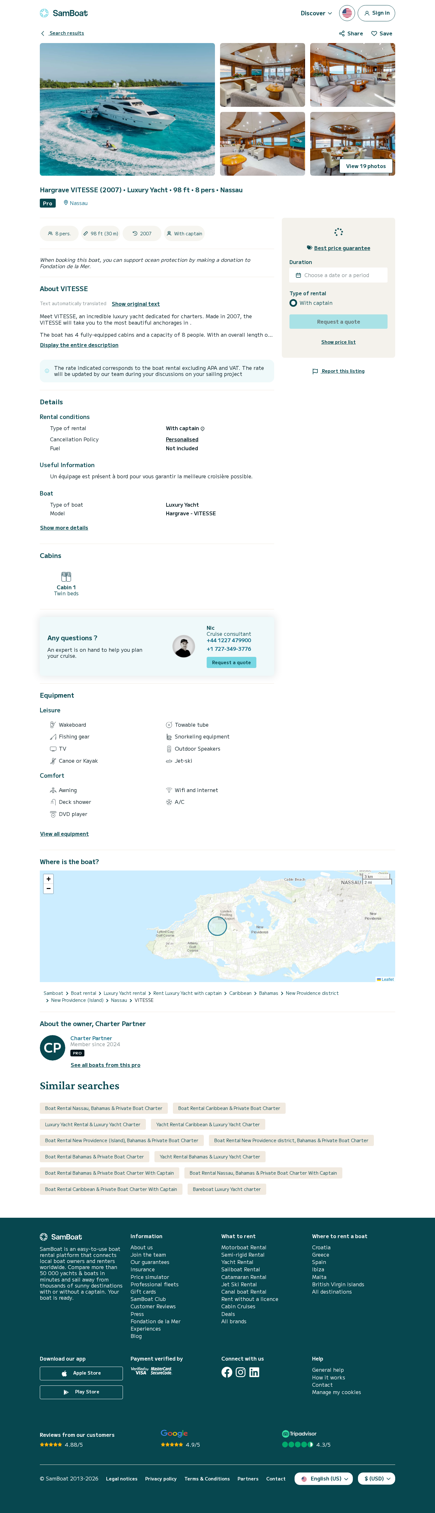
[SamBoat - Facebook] (226, 1372)
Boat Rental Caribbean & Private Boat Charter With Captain (111, 1189)
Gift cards (143, 1292)
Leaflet (387, 979)
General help (328, 1370)
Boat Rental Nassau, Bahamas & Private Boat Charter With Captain (263, 1173)
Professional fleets (155, 1284)
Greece (320, 1255)
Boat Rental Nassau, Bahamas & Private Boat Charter (103, 1108)
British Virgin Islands (338, 1284)
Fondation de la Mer (156, 1321)
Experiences (146, 1329)
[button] (48, 879)
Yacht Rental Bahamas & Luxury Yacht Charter (210, 1156)
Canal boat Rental (244, 1292)
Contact (322, 1385)
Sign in (380, 12)
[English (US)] (347, 13)
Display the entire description (79, 345)
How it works (328, 1377)
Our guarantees (150, 1262)
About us (142, 1247)
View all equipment (64, 833)
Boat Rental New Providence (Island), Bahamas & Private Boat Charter (121, 1140)
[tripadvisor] (300, 1434)
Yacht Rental (237, 1262)
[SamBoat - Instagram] (240, 1372)
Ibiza (318, 1269)
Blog (136, 1336)
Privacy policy (161, 1478)
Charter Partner (91, 1038)
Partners (248, 1478)
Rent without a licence (249, 1299)
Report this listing (343, 371)
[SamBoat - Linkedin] (254, 1372)
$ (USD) (374, 1478)
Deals (228, 1314)
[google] (174, 1434)
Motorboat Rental (244, 1247)
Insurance (143, 1269)
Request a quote (231, 662)
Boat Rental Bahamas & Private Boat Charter (94, 1156)
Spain (319, 1262)
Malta (319, 1277)
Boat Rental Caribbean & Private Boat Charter (229, 1108)
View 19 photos (366, 166)
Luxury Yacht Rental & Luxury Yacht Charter (92, 1124)
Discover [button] (313, 13)
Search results (66, 33)
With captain (316, 303)
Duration (300, 262)
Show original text (136, 303)
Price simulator (150, 1277)
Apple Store (86, 1373)
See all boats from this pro (105, 1064)
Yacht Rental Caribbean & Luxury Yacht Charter (208, 1124)
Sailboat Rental (240, 1269)
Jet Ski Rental (239, 1284)
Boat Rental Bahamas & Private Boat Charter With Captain (109, 1173)
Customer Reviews (153, 1306)
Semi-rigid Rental (243, 1255)
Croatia (321, 1247)
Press (137, 1314)
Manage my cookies (336, 1392)
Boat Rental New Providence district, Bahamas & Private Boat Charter (291, 1140)
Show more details (64, 527)
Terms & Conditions (207, 1478)
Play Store (86, 1392)
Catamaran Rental (244, 1277)
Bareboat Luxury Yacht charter (227, 1189)
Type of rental (307, 293)
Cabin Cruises (238, 1306)
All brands (233, 1321)
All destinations (332, 1292)
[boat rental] (64, 13)
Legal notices (122, 1478)
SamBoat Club (148, 1299)
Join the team (148, 1255)
